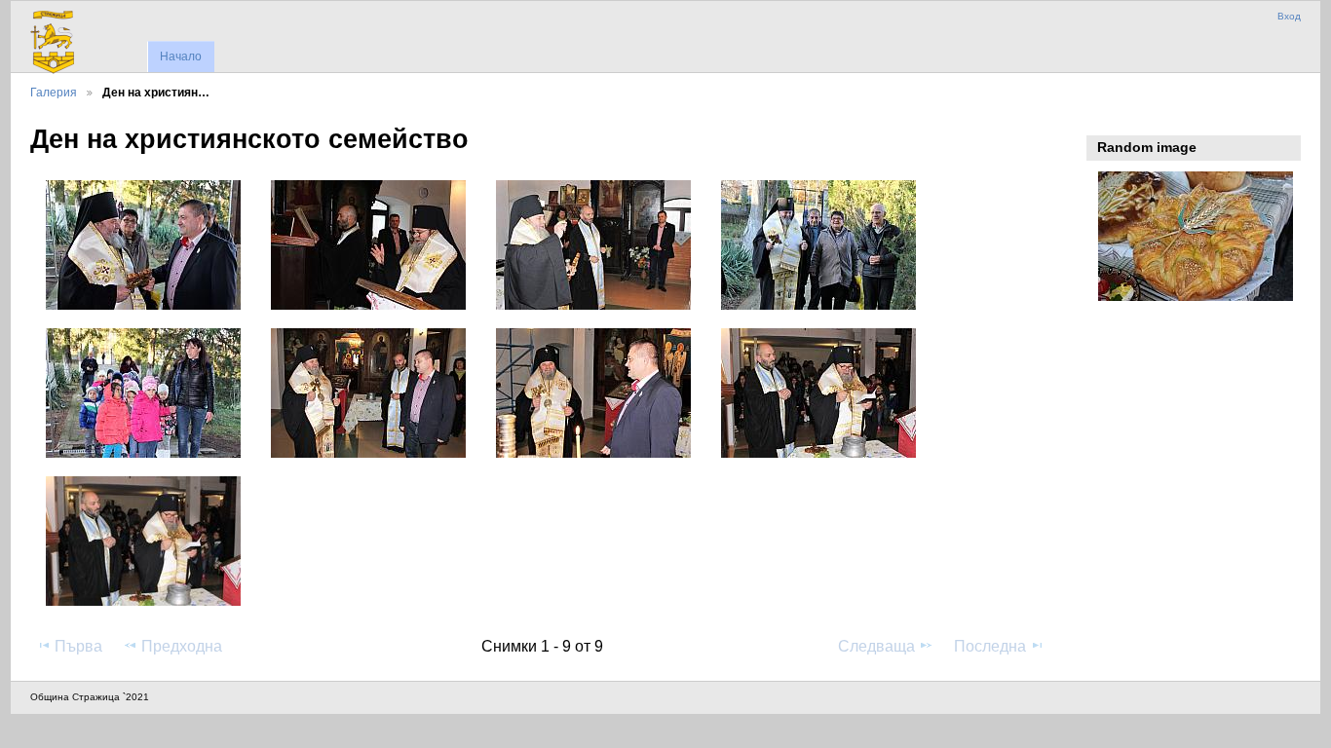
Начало (181, 56)
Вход (1289, 16)
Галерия (53, 92)
